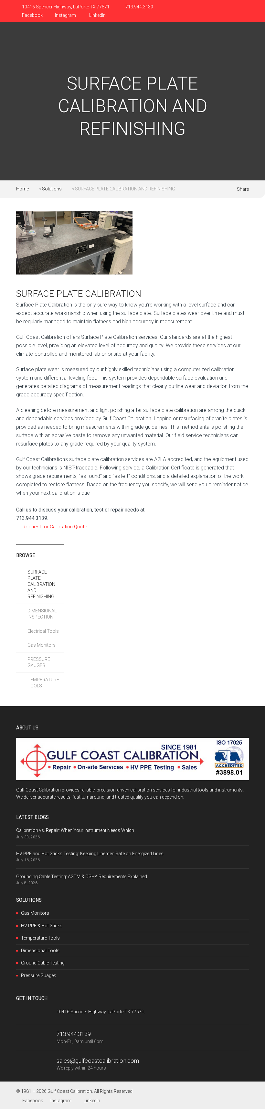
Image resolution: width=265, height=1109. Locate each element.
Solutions (52, 188)
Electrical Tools (43, 631)
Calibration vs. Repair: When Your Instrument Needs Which (75, 830)
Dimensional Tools (40, 950)
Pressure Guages (38, 975)
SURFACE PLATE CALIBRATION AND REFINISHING (41, 584)
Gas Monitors (41, 645)
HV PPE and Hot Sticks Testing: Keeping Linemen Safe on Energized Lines (90, 853)
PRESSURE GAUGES (38, 662)
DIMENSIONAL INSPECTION (42, 613)
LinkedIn (97, 15)
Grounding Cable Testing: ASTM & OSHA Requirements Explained (81, 876)
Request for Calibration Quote (55, 527)
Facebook (32, 15)
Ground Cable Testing (43, 962)
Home (22, 188)
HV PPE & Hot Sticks (41, 925)
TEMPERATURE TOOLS (43, 682)
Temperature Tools (40, 938)
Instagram (65, 15)
